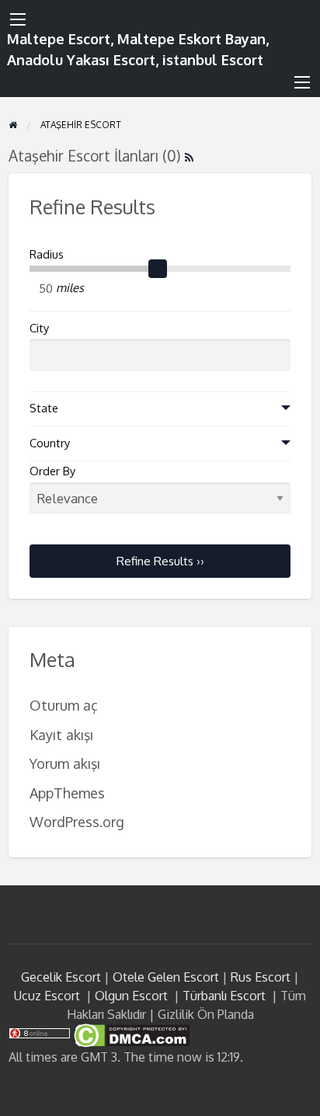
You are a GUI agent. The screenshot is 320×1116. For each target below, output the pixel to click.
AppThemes (67, 792)
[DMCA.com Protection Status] (130, 1034)
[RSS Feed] (189, 155)
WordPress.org (77, 821)
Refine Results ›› (160, 560)
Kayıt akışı (61, 734)
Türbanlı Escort (224, 995)
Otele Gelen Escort (166, 977)
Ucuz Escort (47, 995)
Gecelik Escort (61, 977)
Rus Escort (260, 977)
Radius (47, 254)
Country (50, 443)
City (39, 328)
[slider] (157, 268)
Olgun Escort (131, 995)
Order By (52, 471)
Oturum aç (64, 705)
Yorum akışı (65, 763)
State (44, 408)
